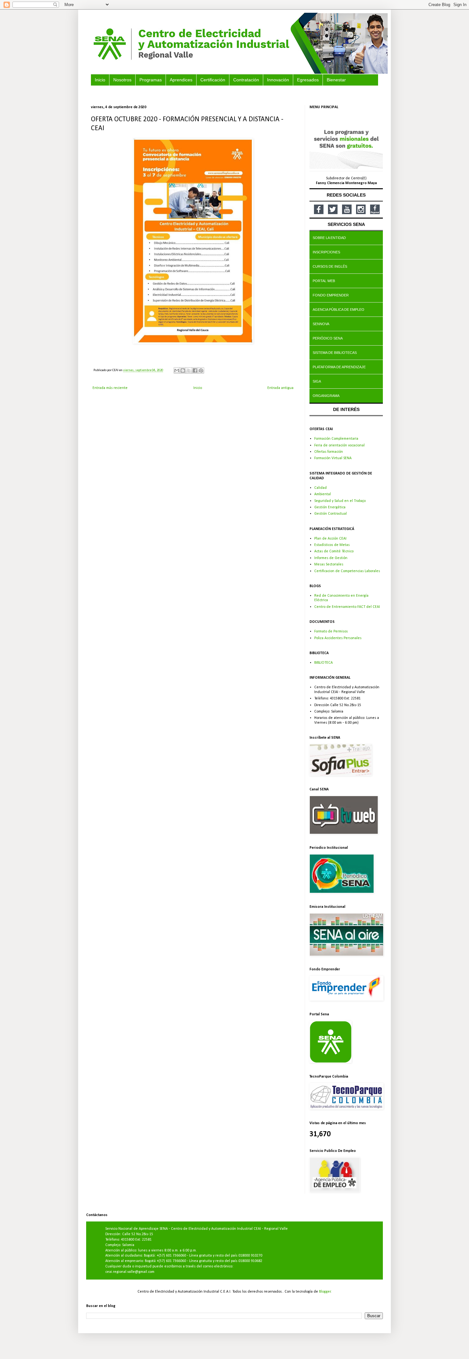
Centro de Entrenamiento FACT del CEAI (347, 607)
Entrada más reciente (110, 388)
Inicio (197, 388)
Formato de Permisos (331, 631)
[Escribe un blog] (183, 370)
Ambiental (322, 494)
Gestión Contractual (330, 514)
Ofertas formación (328, 452)
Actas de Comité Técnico (334, 551)
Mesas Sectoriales (328, 564)
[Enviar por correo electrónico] (177, 370)
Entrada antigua (280, 388)
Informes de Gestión (330, 558)
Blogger (325, 1292)
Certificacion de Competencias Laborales (347, 571)
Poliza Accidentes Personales (337, 638)
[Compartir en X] (189, 370)
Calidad (320, 488)
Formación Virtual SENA (333, 458)
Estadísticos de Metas (332, 545)
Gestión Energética (330, 507)
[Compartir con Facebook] (195, 370)
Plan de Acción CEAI (330, 539)
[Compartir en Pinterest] (201, 370)
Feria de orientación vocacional (339, 445)
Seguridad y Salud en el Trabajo (340, 501)
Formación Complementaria (336, 439)
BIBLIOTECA (323, 663)
